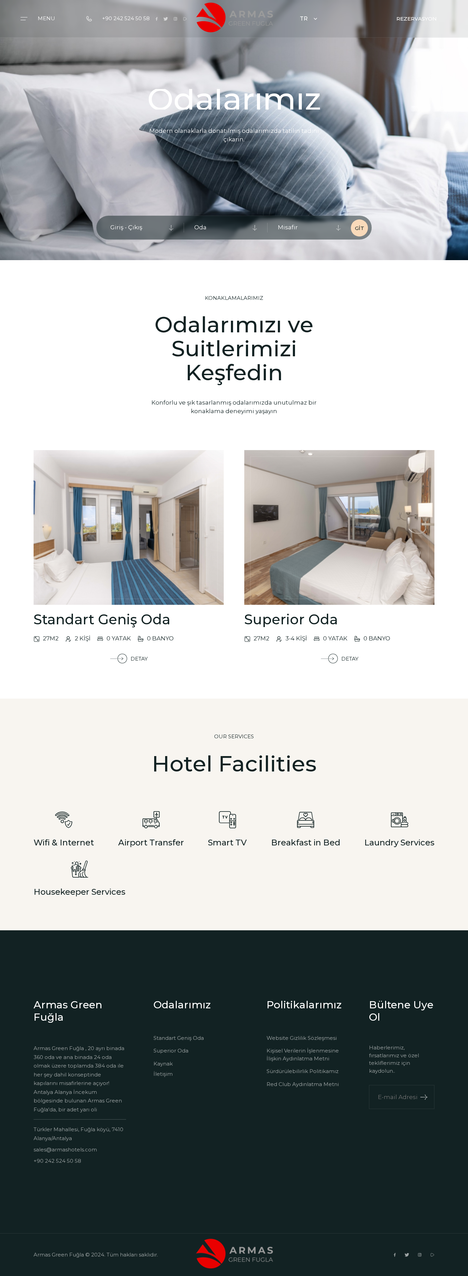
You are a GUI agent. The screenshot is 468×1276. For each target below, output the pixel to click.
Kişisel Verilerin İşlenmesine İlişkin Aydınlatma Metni (303, 1054)
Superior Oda (170, 1050)
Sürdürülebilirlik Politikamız (302, 1071)
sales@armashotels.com (65, 1149)
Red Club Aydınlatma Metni (303, 1084)
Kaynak (163, 1063)
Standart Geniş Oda (178, 1038)
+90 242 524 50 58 (126, 18)
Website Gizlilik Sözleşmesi (302, 1038)
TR (304, 18)
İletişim (163, 1074)
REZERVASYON (416, 19)
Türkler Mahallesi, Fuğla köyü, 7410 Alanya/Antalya (78, 1133)
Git (359, 228)
